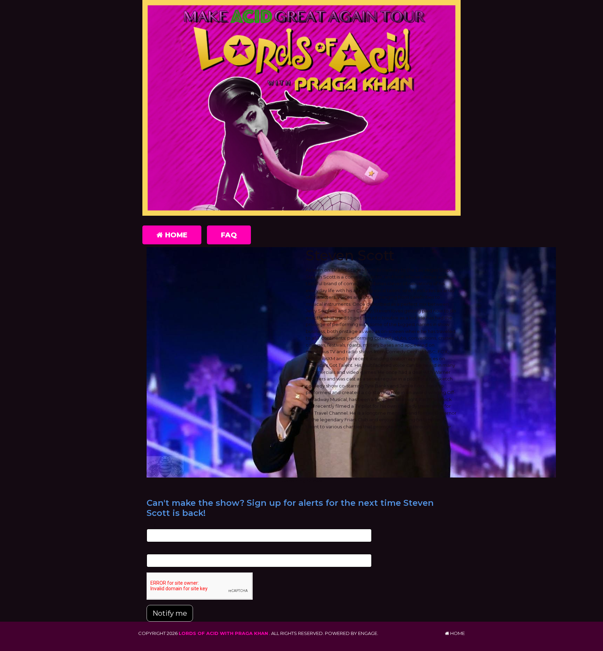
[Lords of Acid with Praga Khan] (301, 108)
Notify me (169, 613)
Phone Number (164, 550)
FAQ (229, 235)
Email (153, 525)
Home (175, 235)
